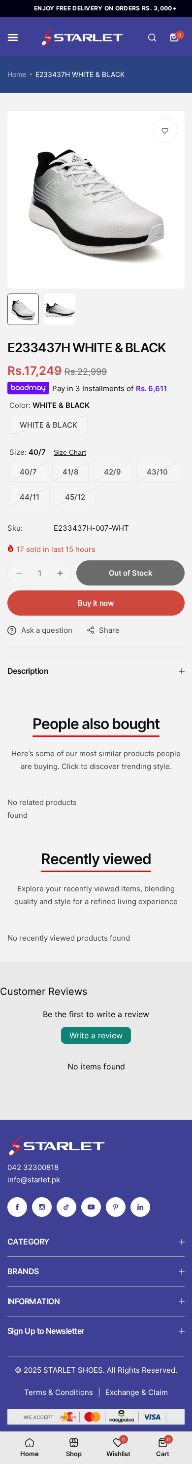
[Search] (152, 37)
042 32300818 (33, 1167)
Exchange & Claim (136, 1392)
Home (16, 74)
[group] (96, 200)
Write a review (96, 1035)
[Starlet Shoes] (82, 37)
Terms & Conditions (58, 1392)
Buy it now (96, 603)
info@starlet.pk (33, 1179)
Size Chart (70, 452)
